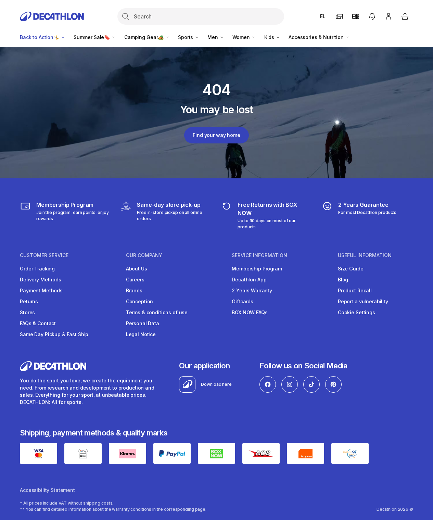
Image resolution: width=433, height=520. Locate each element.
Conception (139, 301)
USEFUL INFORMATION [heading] (365, 255)
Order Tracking (37, 268)
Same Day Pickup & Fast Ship (54, 334)
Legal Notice (141, 334)
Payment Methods (41, 290)
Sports (186, 37)
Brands (134, 290)
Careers (135, 279)
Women (241, 37)
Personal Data (142, 323)
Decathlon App (249, 279)
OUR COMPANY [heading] (144, 255)
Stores (27, 312)
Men (213, 37)
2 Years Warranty (252, 290)
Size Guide (351, 268)
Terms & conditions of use (157, 312)
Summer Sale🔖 (92, 37)
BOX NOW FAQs (249, 312)
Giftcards (242, 301)
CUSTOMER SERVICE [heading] (44, 255)
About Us (136, 268)
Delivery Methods (40, 279)
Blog (343, 279)
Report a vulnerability (363, 301)
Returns (29, 301)
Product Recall (355, 290)
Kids (270, 37)
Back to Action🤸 (40, 37)
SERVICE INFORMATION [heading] (259, 255)
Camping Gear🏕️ (144, 37)
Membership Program (257, 268)
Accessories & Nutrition (317, 37)
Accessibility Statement (47, 490)
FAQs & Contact (38, 323)
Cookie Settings (356, 312)
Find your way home (216, 135)
